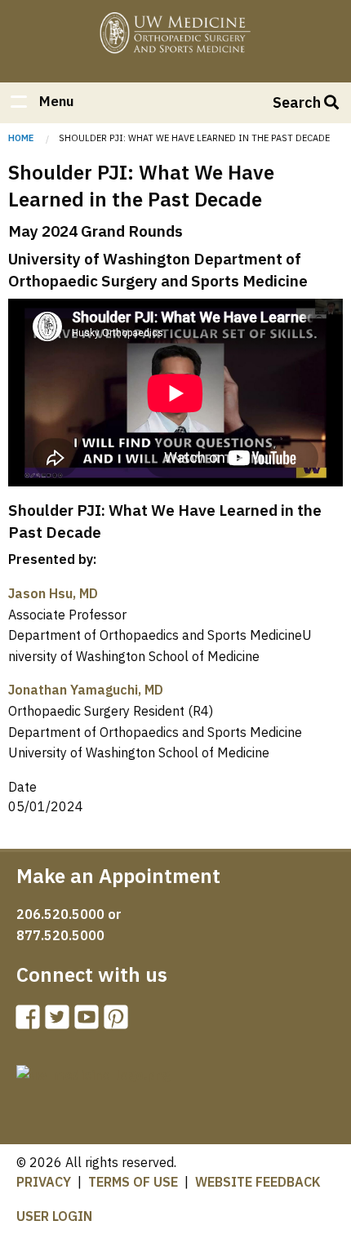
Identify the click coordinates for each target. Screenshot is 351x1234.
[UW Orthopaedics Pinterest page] (119, 1022)
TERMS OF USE (133, 1182)
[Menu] (18, 103)
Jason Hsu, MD (53, 593)
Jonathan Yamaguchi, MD (85, 689)
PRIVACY (43, 1182)
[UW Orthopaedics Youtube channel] (89, 1022)
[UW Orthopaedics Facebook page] (31, 1022)
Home (175, 34)
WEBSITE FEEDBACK (258, 1182)
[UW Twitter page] (60, 1022)
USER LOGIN (54, 1216)
